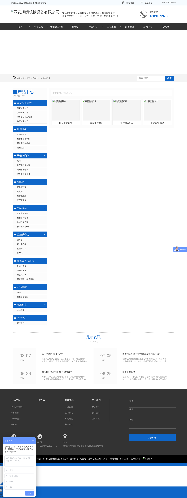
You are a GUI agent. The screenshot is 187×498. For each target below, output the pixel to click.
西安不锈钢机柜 (23, 143)
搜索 (169, 78)
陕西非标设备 (22, 213)
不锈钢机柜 (21, 134)
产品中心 (93, 26)
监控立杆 (22, 318)
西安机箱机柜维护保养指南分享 (57, 372)
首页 (20, 26)
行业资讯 (69, 413)
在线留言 (148, 3)
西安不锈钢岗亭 (23, 169)
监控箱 (20, 253)
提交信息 (152, 437)
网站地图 (130, 3)
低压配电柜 (21, 200)
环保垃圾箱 (21, 270)
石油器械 (22, 287)
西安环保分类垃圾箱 (25, 279)
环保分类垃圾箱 (25, 260)
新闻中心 (147, 26)
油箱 (19, 292)
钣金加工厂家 (22, 112)
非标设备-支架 (23, 226)
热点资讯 (69, 424)
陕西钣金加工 (22, 121)
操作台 (20, 240)
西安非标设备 (22, 218)
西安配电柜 (21, 196)
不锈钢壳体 (23, 155)
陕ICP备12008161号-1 (97, 459)
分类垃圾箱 (21, 266)
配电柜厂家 (21, 187)
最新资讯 (93, 337)
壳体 (19, 161)
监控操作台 (23, 234)
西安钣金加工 (22, 108)
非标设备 (47, 78)
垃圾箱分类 (21, 275)
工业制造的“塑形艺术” (52, 354)
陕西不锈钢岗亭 (23, 165)
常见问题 (69, 419)
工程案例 (111, 26)
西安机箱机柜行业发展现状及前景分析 (141, 354)
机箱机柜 (38, 26)
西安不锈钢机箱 (23, 139)
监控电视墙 (21, 244)
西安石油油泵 (22, 297)
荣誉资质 (129, 26)
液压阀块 (22, 304)
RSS (121, 459)
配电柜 (75, 26)
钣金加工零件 (56, 26)
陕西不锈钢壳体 (23, 174)
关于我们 (166, 26)
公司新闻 (69, 407)
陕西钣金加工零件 (24, 117)
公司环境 (96, 419)
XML (126, 459)
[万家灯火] (148, 459)
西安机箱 (21, 148)
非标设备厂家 (22, 222)
